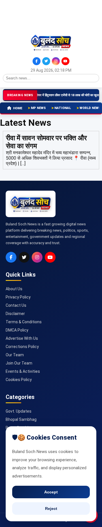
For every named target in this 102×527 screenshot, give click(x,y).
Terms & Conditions (24, 322)
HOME (17, 108)
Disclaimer (15, 313)
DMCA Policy (17, 330)
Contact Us (16, 305)
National (62, 108)
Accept (51, 492)
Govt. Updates (18, 411)
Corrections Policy (22, 346)
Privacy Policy (18, 297)
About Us (14, 289)
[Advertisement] (28, 16)
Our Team (15, 355)
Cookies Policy (19, 379)
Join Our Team (19, 363)
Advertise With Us (22, 338)
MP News (38, 108)
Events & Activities (23, 371)
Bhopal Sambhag (21, 419)
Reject (51, 508)
